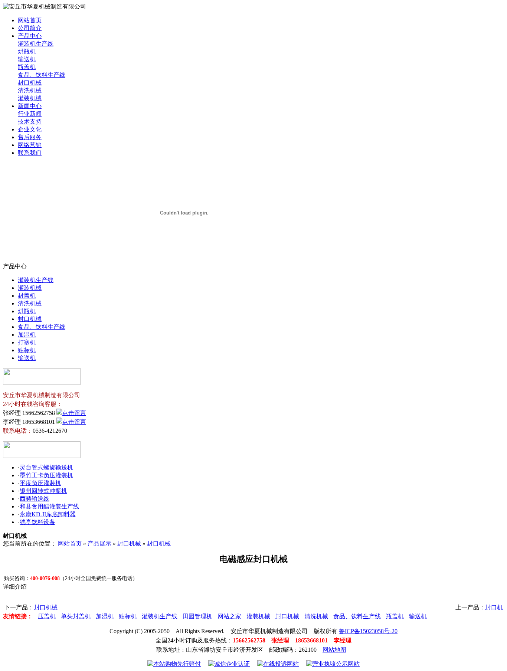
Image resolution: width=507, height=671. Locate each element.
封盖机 (27, 295)
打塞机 (27, 342)
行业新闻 (30, 114)
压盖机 (47, 616)
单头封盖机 (76, 616)
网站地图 (334, 650)
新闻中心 (30, 106)
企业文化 (30, 129)
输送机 (27, 59)
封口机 (494, 607)
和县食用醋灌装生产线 (49, 506)
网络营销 (30, 145)
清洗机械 (30, 90)
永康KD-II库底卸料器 (48, 514)
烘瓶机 (27, 51)
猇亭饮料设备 (37, 522)
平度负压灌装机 (40, 483)
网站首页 (30, 20)
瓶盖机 (27, 67)
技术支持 (30, 121)
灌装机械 (30, 98)
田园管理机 (197, 616)
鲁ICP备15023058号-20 (368, 631)
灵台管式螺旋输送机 (46, 467)
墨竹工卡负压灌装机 (46, 475)
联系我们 (30, 153)
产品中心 (30, 36)
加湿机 (27, 334)
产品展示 (99, 543)
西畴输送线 (34, 498)
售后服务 (30, 137)
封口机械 (30, 82)
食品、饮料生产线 (41, 75)
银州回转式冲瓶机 (43, 491)
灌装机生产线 (35, 43)
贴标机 (27, 350)
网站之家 (229, 616)
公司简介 (30, 28)
